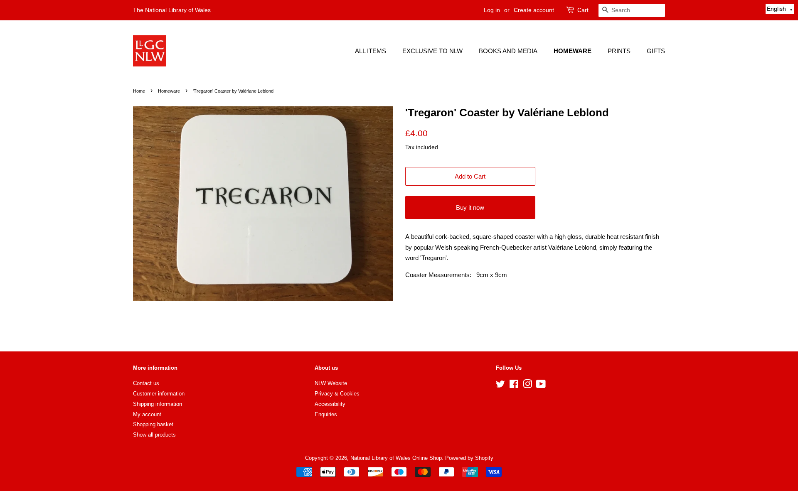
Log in (492, 10)
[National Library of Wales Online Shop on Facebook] (514, 386)
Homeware (169, 90)
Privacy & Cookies (337, 393)
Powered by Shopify (469, 458)
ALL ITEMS (370, 50)
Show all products (154, 435)
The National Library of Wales (172, 10)
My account (147, 414)
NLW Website (331, 383)
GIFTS (656, 50)
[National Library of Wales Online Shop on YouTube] (541, 386)
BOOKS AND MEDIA (508, 50)
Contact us (146, 383)
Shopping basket (153, 424)
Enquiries (326, 414)
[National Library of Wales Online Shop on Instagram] (527, 386)
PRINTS (619, 50)
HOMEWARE (572, 50)
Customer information (159, 393)
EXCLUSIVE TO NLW (432, 50)
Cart (583, 10)
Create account (534, 10)
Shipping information (157, 404)
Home (139, 90)
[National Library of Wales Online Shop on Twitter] (500, 386)
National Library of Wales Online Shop (396, 458)
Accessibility (330, 404)
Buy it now (470, 207)
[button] (780, 9)
